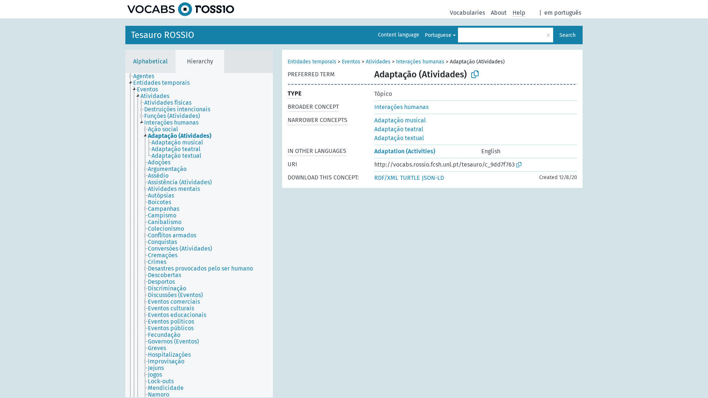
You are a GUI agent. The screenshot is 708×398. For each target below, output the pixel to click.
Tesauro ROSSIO (162, 35)
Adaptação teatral (398, 129)
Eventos (351, 62)
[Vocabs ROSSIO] (180, 9)
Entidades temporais (312, 62)
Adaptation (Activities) (404, 151)
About (499, 12)
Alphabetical (150, 61)
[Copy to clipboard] (475, 74)
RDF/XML (386, 177)
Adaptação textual (399, 138)
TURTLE (410, 177)
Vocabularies (467, 12)
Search (567, 35)
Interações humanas (420, 62)
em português (562, 12)
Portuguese (438, 35)
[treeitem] (147, 76)
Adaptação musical (400, 120)
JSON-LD (433, 177)
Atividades (378, 62)
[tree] (199, 235)
